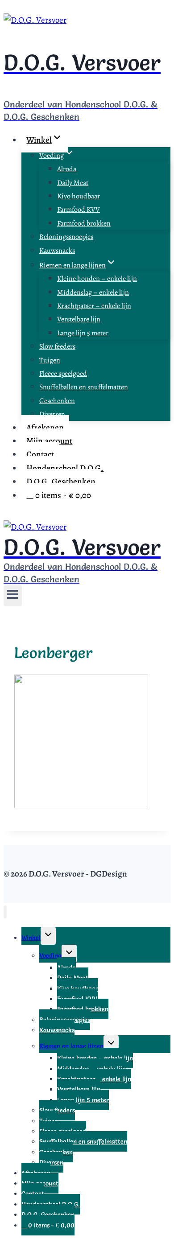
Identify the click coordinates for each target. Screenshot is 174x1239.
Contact (40, 454)
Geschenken (57, 401)
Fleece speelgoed (63, 374)
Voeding (50, 955)
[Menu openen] (13, 595)
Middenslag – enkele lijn (93, 292)
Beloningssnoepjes (66, 237)
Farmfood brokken (84, 223)
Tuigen (49, 360)
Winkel (31, 938)
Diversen (52, 414)
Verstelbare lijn (78, 319)
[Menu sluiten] (5, 912)
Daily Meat (72, 183)
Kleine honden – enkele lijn (97, 279)
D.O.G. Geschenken (60, 481)
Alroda (66, 169)
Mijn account (49, 441)
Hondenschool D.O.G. (65, 468)
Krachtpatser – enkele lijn (94, 306)
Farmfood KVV (78, 209)
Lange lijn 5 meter (82, 333)
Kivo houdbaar (78, 196)
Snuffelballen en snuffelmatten (83, 387)
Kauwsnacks (57, 250)
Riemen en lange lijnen (71, 1046)
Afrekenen (45, 427)
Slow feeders (57, 346)
